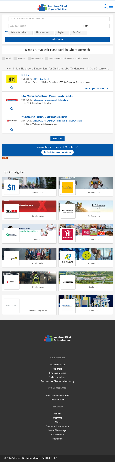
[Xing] (58, 349)
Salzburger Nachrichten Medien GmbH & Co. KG (34, 458)
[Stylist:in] (11, 79)
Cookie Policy (57, 435)
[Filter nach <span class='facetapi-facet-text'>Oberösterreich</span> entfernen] (29, 58)
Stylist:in (25, 75)
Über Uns (57, 418)
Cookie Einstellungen (57, 431)
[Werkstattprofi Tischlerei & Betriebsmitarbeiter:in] (11, 121)
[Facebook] (53, 349)
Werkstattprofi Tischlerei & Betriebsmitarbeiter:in (44, 117)
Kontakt (57, 414)
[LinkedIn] (62, 349)
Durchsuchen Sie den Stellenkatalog (57, 381)
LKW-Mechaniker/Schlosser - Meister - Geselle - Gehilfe (46, 96)
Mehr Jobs (57, 139)
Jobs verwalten (57, 400)
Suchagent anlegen (57, 377)
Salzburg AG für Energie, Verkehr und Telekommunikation (57, 121)
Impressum (57, 439)
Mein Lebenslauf (57, 365)
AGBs (57, 422)
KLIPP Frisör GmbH (41, 79)
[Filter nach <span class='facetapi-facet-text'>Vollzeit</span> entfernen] (3, 58)
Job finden (57, 369)
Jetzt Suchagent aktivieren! (59, 152)
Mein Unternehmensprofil (57, 396)
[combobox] (59, 19)
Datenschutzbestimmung (57, 426)
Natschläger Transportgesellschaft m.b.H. (50, 100)
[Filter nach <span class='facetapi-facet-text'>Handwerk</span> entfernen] (15, 58)
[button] (7, 32)
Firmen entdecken (57, 373)
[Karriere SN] (52, 7)
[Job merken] (12, 87)
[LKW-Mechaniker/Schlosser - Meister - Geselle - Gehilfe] (11, 100)
